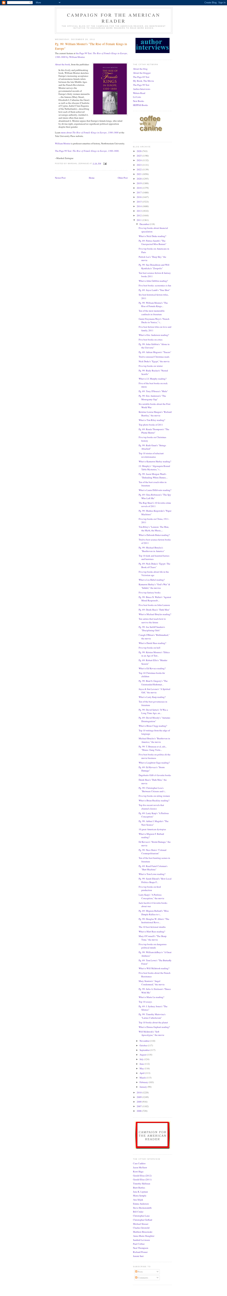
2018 (139, 187)
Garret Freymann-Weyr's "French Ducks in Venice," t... (154, 320)
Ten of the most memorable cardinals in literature (152, 312)
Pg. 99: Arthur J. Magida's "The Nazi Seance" (153, 823)
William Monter (62, 143)
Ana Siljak (138, 1199)
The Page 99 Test (141, 84)
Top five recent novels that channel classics (151, 806)
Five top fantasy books (149, 592)
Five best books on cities (150, 339)
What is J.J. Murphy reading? (153, 378)
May (142, 1068)
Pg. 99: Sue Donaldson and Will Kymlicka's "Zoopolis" (154, 266)
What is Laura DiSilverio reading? (155, 490)
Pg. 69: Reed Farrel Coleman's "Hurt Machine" (153, 867)
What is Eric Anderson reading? (154, 335)
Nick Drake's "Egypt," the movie (154, 361)
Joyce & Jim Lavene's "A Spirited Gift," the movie (154, 690)
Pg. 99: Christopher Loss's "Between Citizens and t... (152, 789)
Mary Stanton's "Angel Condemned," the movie (152, 982)
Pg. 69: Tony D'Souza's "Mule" (153, 391)
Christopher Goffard (142, 1219)
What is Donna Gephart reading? (154, 1027)
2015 (139, 201)
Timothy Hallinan (141, 1183)
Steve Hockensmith (142, 1207)
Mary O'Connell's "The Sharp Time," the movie (153, 938)
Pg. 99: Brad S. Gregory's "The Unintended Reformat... (153, 682)
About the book (62, 64)
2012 (139, 215)
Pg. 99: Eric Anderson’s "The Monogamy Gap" (152, 397)
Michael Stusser (140, 1223)
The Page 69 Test (141, 77)
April (142, 1073)
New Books (138, 101)
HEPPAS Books (140, 105)
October (144, 1045)
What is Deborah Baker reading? (154, 535)
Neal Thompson (140, 1247)
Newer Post (60, 177)
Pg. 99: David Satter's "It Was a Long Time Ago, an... (153, 711)
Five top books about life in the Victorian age (154, 573)
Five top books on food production (150, 888)
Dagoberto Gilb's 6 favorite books (155, 775)
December (145, 224)
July (142, 1059)
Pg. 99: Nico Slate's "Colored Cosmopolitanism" (152, 851)
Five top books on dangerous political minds (153, 946)
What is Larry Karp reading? (152, 697)
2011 (139, 220)
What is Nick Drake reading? (152, 236)
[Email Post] (105, 163)
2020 (139, 178)
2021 (139, 174)
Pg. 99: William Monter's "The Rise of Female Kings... (153, 304)
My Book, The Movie (143, 80)
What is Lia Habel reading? (152, 579)
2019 (139, 183)
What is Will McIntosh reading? (154, 968)
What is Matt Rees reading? (152, 931)
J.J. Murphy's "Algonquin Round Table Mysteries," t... (154, 467)
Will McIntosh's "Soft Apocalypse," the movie (151, 1033)
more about (89, 132)
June (142, 1063)
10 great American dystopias (152, 829)
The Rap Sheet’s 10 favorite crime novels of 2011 (155, 504)
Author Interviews (141, 89)
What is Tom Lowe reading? (152, 874)
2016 (139, 197)
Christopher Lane (141, 1215)
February (144, 1082)
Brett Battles (139, 1187)
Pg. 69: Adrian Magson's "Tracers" (155, 352)
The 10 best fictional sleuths (152, 926)
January (144, 1086)
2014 (139, 206)
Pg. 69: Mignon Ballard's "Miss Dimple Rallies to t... (154, 912)
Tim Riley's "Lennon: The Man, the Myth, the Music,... (154, 528)
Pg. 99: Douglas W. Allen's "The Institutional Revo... (154, 920)
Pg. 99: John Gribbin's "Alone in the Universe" (154, 346)
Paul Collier (139, 1243)
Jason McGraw (140, 1167)
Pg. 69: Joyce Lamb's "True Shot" (154, 290)
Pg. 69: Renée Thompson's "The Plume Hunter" (154, 431)
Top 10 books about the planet (153, 1022)
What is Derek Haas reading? (152, 643)
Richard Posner (140, 1252)
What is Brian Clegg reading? (153, 725)
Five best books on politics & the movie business (154, 756)
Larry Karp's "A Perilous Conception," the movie (151, 896)
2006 (139, 1110)
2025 (139, 155)
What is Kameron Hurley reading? (155, 461)
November (145, 1040)
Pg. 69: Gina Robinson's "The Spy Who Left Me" (155, 496)
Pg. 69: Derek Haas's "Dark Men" (154, 609)
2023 (139, 164)
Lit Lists (137, 97)
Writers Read (139, 93)
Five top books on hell (149, 647)
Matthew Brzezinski (142, 1231)
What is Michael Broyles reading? (155, 614)
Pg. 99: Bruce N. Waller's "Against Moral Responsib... (155, 598)
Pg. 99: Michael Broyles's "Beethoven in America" (152, 549)
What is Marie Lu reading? (151, 997)
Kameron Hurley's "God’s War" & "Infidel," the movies (154, 586)
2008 (139, 1101)
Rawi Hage (138, 1171)
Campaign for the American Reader (113, 18)
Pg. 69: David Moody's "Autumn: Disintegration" (155, 719)
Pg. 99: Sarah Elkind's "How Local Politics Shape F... (155, 880)
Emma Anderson (141, 1203)
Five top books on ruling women (154, 795)
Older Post (123, 177)
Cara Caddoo (139, 1163)
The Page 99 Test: (87, 150)
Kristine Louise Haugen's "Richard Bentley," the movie (155, 413)
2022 (139, 169)
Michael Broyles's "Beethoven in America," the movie (154, 740)
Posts (140, 1271)
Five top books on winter (151, 366)
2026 (139, 151)
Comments (142, 1277)
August (143, 1054)
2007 (139, 1106)
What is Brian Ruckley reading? (154, 800)
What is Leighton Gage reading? (154, 762)
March (143, 1077)
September (145, 1050)
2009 (139, 1097)
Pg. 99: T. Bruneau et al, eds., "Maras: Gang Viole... (152, 748)
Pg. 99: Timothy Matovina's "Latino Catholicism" (152, 1016)
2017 (139, 192)
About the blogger (142, 72)
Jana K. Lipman (140, 1191)
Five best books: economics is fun (155, 285)
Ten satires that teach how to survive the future (152, 620)
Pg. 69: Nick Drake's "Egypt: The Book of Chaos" (154, 565)
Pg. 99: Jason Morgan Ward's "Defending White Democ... (153, 475)
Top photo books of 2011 (151, 424)
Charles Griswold (141, 1227)
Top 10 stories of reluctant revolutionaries (151, 455)
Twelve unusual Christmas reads (154, 356)
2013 (139, 210)
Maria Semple (139, 1195)
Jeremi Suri (138, 1256)
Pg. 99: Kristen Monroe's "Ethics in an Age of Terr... (154, 654)
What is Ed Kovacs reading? (152, 668)
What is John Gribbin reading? (153, 280)
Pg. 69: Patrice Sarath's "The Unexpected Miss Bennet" (152, 242)
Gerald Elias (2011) (142, 1179)
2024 (139, 160)
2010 (139, 1092)
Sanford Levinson (141, 1240)
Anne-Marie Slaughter (143, 1235)
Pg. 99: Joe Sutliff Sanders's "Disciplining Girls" (152, 628)
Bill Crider (138, 1211)
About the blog (140, 68)
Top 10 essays (145, 1001)
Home (92, 177)
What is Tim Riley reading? (152, 420)
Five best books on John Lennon (154, 605)
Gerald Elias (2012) (142, 1175)
